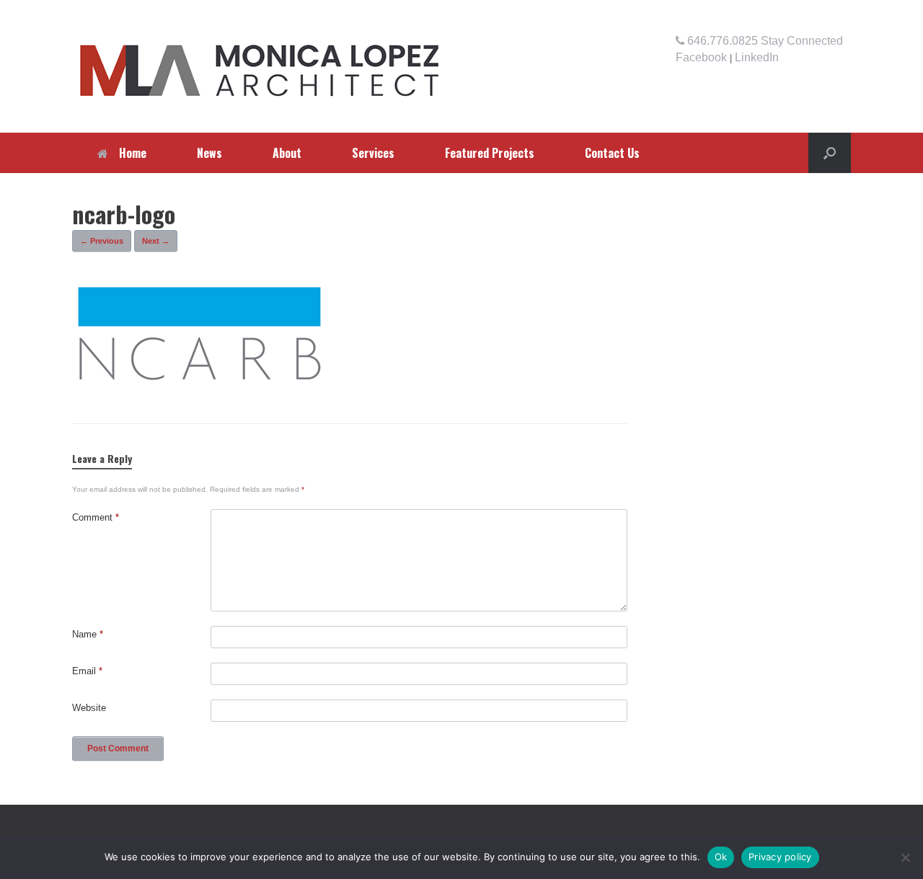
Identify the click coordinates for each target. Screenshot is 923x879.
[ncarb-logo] (200, 385)
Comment (95, 517)
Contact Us (612, 153)
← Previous (101, 241)
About (287, 153)
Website (89, 707)
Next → (155, 241)
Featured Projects (489, 153)
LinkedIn (757, 57)
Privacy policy (780, 856)
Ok (721, 856)
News (209, 153)
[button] (829, 153)
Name (87, 634)
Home (132, 153)
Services (373, 153)
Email (87, 671)
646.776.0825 (721, 41)
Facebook (701, 57)
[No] (905, 857)
